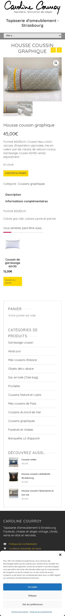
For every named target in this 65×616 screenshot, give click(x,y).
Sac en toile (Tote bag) (23, 377)
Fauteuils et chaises (20, 429)
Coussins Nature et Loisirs (24, 395)
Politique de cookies (20, 611)
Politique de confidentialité (41, 611)
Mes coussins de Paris (22, 403)
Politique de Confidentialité (23, 544)
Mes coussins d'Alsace (22, 360)
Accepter (32, 587)
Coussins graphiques (31, 184)
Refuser (32, 595)
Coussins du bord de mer (24, 412)
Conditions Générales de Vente (25, 548)
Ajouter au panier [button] (10, 281)
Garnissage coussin (20, 342)
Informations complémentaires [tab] (26, 201)
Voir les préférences (32, 604)
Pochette (14, 386)
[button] (60, 554)
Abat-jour (14, 351)
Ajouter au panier (15, 173)
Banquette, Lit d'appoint (24, 438)
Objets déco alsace (21, 368)
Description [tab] (13, 194)
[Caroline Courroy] (32, 7)
